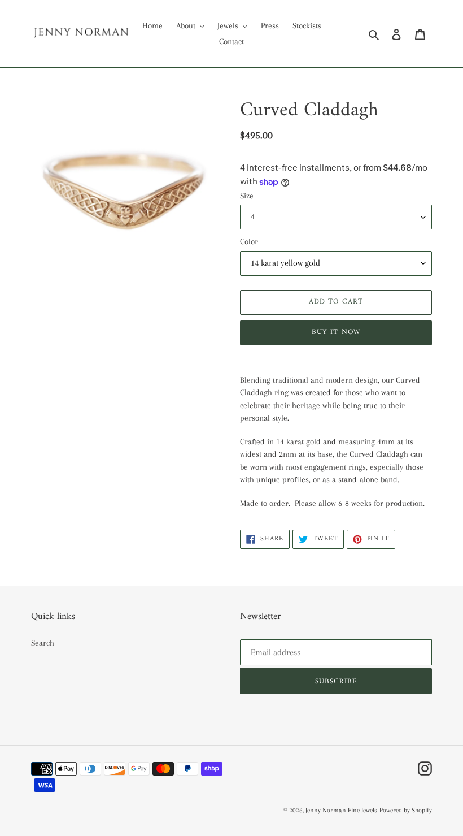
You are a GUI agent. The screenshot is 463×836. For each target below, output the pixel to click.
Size (247, 195)
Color (249, 241)
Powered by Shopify (405, 810)
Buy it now (336, 332)
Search (42, 642)
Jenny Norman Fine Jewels (341, 810)
